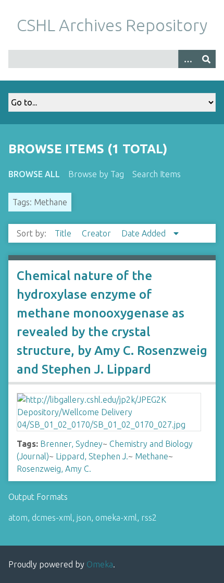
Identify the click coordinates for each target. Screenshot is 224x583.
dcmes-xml (52, 517)
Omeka (99, 564)
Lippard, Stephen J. (92, 456)
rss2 (149, 517)
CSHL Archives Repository (112, 25)
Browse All (34, 174)
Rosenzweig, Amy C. (54, 468)
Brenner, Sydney (71, 443)
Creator (97, 233)
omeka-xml (116, 517)
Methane (151, 456)
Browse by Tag (96, 174)
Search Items (156, 174)
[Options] (187, 59)
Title (64, 233)
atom (18, 517)
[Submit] (206, 59)
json (84, 517)
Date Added (144, 233)
